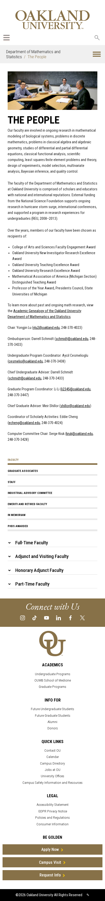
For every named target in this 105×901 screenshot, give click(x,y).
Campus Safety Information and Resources (52, 783)
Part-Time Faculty (32, 584)
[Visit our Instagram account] (22, 617)
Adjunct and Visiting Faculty (42, 556)
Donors (52, 728)
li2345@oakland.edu (75, 389)
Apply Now (50, 849)
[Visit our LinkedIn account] (58, 617)
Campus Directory (52, 763)
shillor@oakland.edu (75, 406)
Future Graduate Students (52, 715)
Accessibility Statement (53, 805)
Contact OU (52, 750)
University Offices (52, 776)
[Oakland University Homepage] (52, 19)
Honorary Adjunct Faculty (39, 570)
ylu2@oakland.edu (46, 328)
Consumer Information (52, 824)
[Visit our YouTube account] (46, 617)
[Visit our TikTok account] (34, 617)
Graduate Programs (52, 687)
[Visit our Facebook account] (70, 617)
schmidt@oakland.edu (72, 339)
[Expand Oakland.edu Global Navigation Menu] (6, 37)
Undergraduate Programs (52, 674)
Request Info (50, 875)
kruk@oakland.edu (79, 434)
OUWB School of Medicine (52, 680)
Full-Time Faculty (31, 543)
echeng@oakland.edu (24, 423)
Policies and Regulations (52, 817)
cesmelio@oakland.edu (26, 361)
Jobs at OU (52, 770)
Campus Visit (50, 862)
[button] (96, 54)
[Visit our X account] (82, 617)
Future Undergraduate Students (52, 709)
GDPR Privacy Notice (52, 811)
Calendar (52, 757)
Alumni (52, 722)
